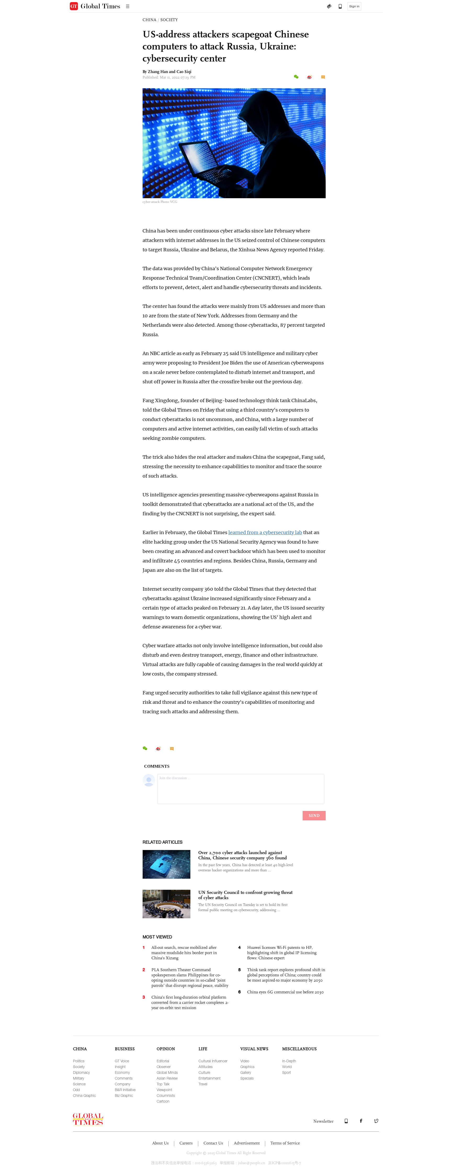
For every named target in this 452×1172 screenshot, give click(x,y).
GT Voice (122, 1061)
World (287, 1066)
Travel (203, 1084)
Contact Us (213, 1143)
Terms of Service (285, 1143)
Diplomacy (81, 1072)
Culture (204, 1072)
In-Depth (289, 1061)
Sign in (354, 6)
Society (78, 1066)
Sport (286, 1072)
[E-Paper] (329, 7)
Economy (122, 1072)
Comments (124, 1078)
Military (78, 1078)
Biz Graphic (124, 1095)
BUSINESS (125, 1048)
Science (79, 1084)
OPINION (166, 1048)
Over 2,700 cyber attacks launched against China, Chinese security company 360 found (242, 855)
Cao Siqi (184, 71)
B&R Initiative (125, 1089)
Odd (76, 1089)
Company (122, 1084)
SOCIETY (169, 19)
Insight (120, 1066)
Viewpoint (164, 1089)
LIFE (203, 1048)
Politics (78, 1061)
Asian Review (167, 1078)
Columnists (166, 1095)
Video (244, 1061)
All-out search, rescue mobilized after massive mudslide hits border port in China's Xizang (184, 952)
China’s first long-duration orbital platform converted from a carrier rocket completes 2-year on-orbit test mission (189, 1002)
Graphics (247, 1066)
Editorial (163, 1061)
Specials (247, 1078)
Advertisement (247, 1143)
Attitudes (206, 1066)
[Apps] (338, 7)
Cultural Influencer (213, 1061)
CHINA (149, 19)
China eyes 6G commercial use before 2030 (285, 991)
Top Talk (163, 1084)
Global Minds (167, 1072)
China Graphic (84, 1095)
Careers (186, 1143)
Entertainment (210, 1078)
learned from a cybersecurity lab (265, 532)
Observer (164, 1066)
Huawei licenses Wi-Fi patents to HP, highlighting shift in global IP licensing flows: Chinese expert (282, 952)
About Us (160, 1143)
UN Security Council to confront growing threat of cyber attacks (245, 894)
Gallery (245, 1072)
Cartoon (163, 1101)
